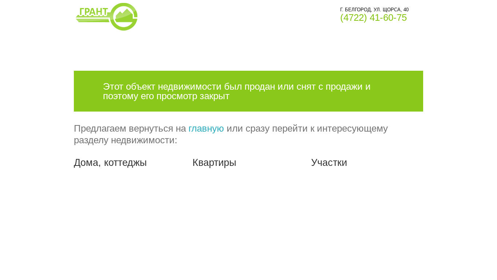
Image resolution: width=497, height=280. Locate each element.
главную (206, 128)
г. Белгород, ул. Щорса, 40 (374, 9)
